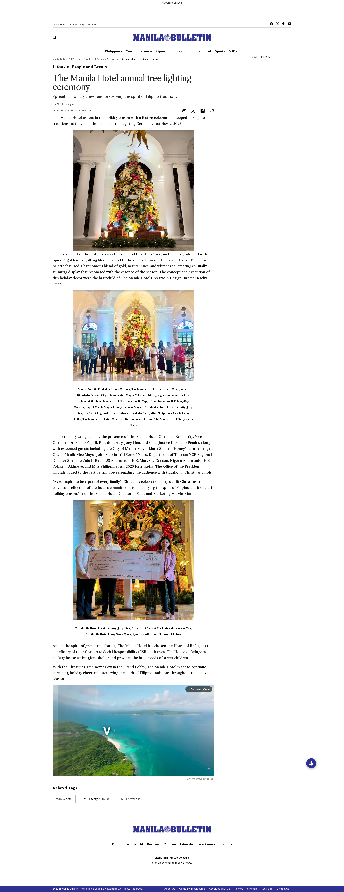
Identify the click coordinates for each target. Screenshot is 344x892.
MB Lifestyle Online (97, 799)
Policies (238, 888)
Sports (220, 51)
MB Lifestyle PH (131, 799)
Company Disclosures (192, 888)
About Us (169, 888)
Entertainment (200, 51)
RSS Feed (267, 888)
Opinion (162, 51)
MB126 (234, 51)
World (131, 51)
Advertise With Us (219, 888)
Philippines (113, 51)
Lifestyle (179, 51)
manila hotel (64, 799)
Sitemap (252, 888)
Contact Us (283, 888)
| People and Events (88, 67)
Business (146, 51)
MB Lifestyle (65, 104)
